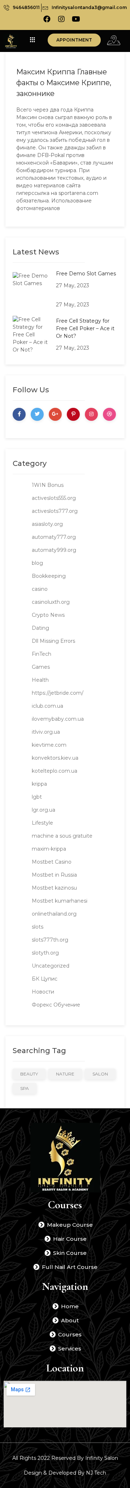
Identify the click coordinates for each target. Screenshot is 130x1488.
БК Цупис (44, 979)
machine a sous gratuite (62, 836)
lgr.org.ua (43, 810)
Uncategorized (50, 966)
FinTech (41, 654)
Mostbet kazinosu (54, 888)
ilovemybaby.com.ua (58, 719)
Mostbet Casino (52, 862)
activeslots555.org (54, 498)
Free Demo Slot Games (86, 273)
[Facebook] (47, 19)
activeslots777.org (55, 511)
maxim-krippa (49, 849)
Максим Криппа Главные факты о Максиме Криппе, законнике (63, 82)
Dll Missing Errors (53, 641)
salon (100, 1074)
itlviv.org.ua (46, 732)
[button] (74, 40)
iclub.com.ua (47, 706)
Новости (43, 992)
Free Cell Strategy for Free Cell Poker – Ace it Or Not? (85, 328)
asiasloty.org (47, 524)
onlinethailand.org (54, 914)
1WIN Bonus (48, 485)
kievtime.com (49, 745)
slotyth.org (45, 953)
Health (40, 680)
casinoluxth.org (51, 602)
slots (37, 927)
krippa (39, 784)
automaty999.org (54, 550)
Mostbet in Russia (54, 875)
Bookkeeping (49, 576)
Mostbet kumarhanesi (59, 901)
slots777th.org (50, 940)
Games (41, 667)
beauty (29, 1074)
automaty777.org (54, 537)
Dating (40, 628)
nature (65, 1074)
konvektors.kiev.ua (55, 758)
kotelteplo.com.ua (54, 771)
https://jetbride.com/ (57, 693)
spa (24, 1088)
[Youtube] (76, 19)
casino (40, 589)
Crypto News (48, 615)
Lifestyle (42, 823)
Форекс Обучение (56, 1005)
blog (37, 563)
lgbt (37, 797)
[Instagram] (61, 19)
